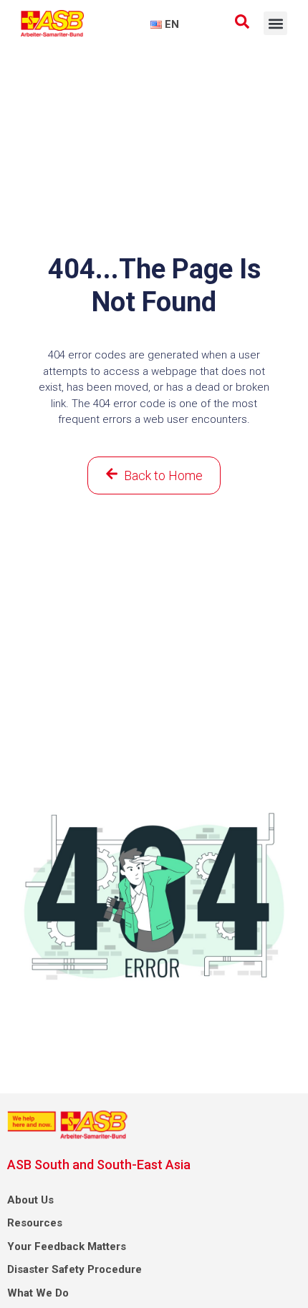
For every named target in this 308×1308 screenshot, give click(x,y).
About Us (30, 1200)
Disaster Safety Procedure (74, 1269)
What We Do (38, 1293)
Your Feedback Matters (66, 1246)
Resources (34, 1222)
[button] (275, 23)
